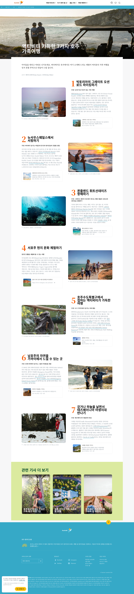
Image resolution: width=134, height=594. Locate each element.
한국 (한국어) (26, 561)
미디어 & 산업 (103, 559)
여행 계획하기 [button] (82, 3)
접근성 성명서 (88, 563)
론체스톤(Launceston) (100, 426)
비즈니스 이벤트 (104, 561)
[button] (25, 113)
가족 (14, 7)
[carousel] (44, 102)
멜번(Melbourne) (77, 94)
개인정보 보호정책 (89, 559)
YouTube (59, 563)
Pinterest (73, 563)
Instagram (74, 559)
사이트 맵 (87, 565)
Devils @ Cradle (88, 437)
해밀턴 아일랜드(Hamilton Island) (95, 216)
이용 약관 (87, 561)
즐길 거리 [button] (72, 3)
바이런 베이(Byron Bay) (36, 163)
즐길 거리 (8, 7)
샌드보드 (41, 374)
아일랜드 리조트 (102, 220)
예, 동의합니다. (21, 589)
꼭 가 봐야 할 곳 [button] (62, 3)
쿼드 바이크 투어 (40, 376)
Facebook (59, 559)
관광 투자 (102, 563)
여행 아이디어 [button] (50, 3)
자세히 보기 (34, 546)
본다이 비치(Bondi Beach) (46, 151)
